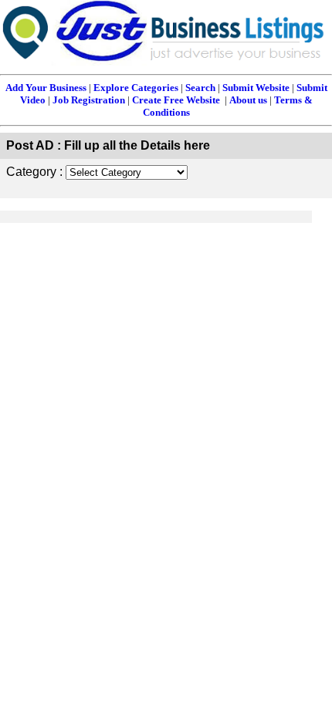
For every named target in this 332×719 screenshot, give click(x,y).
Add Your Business (45, 87)
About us (248, 100)
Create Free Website (176, 100)
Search (200, 87)
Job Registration (89, 100)
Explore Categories (135, 87)
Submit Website (256, 87)
